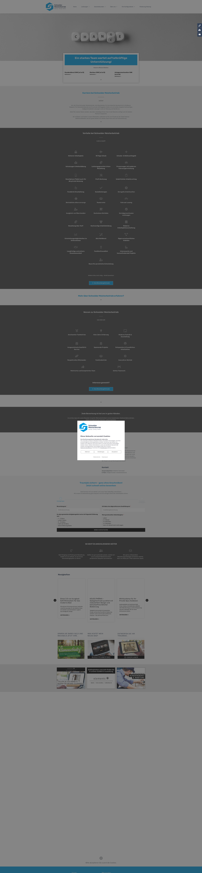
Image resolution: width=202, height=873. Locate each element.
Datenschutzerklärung (86, 448)
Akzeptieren (115, 451)
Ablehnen (87, 451)
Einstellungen (101, 451)
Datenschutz (96, 457)
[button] (199, 25)
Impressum (105, 457)
